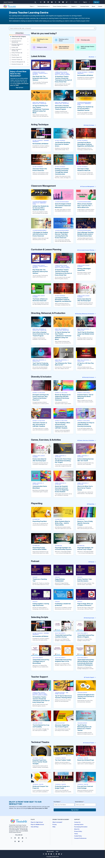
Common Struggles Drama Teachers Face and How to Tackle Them (85, 696)
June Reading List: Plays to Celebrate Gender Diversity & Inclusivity (85, 424)
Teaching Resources (42, 6)
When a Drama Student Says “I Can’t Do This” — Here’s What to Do (85, 205)
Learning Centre (84, 6)
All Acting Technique (89, 125)
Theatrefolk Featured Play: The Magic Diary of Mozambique (41, 661)
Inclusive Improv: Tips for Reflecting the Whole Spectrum (85, 396)
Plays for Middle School (37, 824)
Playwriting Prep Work (40, 521)
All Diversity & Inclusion (88, 377)
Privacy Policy (78, 831)
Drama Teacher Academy (60, 6)
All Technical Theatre (88, 742)
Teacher (17, 57)
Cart (57, 851)
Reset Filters (20, 33)
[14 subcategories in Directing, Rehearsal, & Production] (28, 44)
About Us (76, 829)
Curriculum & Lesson (16, 41)
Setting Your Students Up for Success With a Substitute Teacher (85, 108)
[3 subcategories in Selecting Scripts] (28, 39)
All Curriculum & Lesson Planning (85, 250)
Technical (17, 59)
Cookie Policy (78, 836)
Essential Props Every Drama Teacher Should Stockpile (40, 761)
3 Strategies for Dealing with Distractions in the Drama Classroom (40, 234)
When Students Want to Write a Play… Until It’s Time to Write (62, 523)
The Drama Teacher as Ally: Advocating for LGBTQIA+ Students (40, 424)
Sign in (85, 2)
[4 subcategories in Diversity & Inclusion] (28, 64)
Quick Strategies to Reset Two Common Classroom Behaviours (63, 205)
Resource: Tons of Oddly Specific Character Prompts (85, 523)
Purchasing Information (80, 826)
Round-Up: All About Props (85, 760)
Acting (17, 52)
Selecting (17, 38)
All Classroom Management (87, 186)
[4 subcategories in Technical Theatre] (28, 60)
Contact (100, 6)
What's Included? (57, 822)
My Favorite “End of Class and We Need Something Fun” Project (63, 460)
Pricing (54, 824)
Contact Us (77, 822)
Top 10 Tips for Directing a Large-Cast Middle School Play (85, 334)
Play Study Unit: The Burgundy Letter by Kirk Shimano (40, 78)
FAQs (53, 826)
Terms (76, 833)
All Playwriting (90, 504)
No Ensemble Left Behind (85, 75)
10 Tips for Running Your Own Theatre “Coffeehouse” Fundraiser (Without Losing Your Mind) (41, 109)
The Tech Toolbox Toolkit (63, 760)
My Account (50, 851)
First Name (57, 801)
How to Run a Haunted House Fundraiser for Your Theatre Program (63, 107)
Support (73, 6)
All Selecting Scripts (89, 617)
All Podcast (91, 561)
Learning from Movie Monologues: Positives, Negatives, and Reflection (85, 144)
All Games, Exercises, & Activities (85, 440)
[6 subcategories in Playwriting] (28, 55)
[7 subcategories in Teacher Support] (28, 57)
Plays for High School (37, 822)
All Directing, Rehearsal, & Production (84, 313)
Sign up (96, 2)
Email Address (79, 801)
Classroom (18, 61)
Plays (31, 6)
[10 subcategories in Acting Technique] (28, 53)
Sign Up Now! (19, 87)
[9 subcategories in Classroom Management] (28, 62)
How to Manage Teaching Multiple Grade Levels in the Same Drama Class (85, 234)
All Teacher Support (89, 677)
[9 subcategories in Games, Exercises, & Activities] (28, 49)
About (93, 6)
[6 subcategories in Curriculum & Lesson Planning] (28, 41)
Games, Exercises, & (16, 50)
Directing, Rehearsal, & (17, 45)
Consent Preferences (80, 838)
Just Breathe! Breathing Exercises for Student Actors (62, 144)
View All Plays (34, 826)
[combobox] (52, 28)
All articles (91, 56)
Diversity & (17, 64)
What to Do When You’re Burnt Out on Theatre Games (85, 488)
